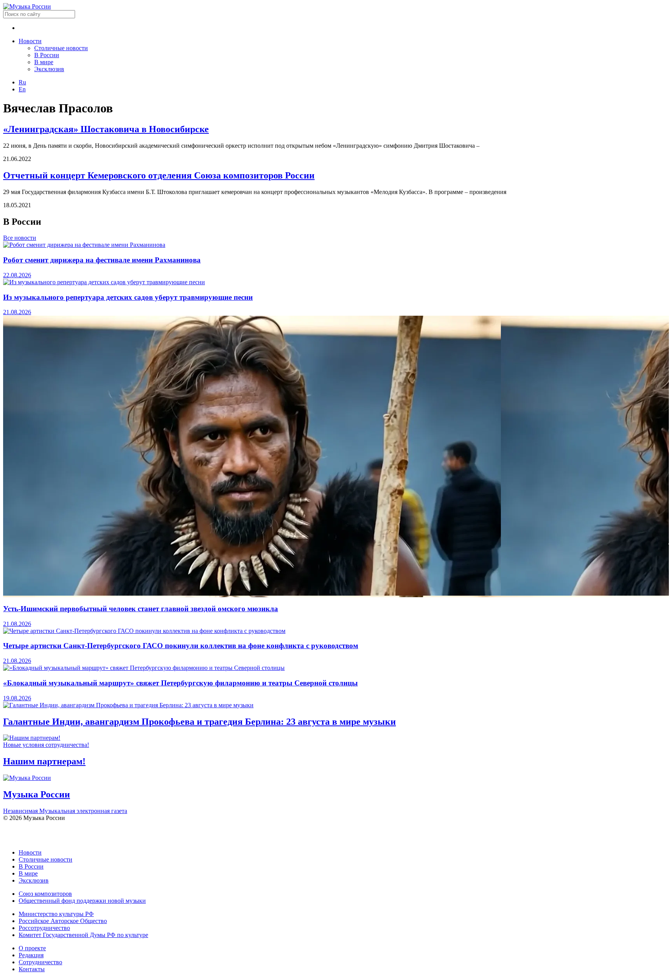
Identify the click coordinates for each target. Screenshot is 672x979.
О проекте (32, 948)
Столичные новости (61, 48)
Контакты (32, 969)
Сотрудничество (40, 962)
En (22, 89)
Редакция (31, 955)
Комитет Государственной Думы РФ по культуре (83, 935)
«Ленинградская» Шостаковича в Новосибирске (106, 129)
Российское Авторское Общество (63, 921)
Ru (22, 82)
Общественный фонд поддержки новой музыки (82, 900)
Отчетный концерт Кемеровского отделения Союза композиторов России (159, 175)
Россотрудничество (44, 928)
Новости (30, 41)
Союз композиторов (45, 893)
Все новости (19, 237)
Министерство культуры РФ (56, 914)
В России (46, 55)
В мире (43, 62)
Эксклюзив (49, 69)
